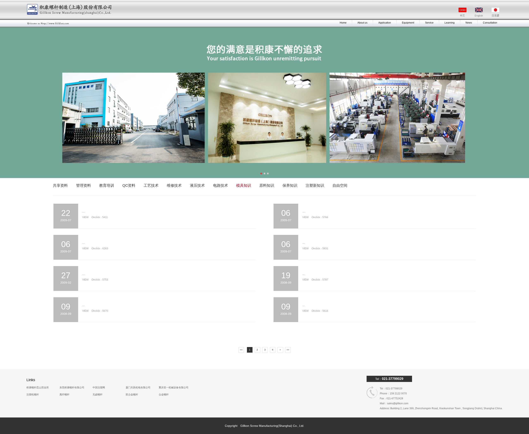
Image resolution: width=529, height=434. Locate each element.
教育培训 (106, 185)
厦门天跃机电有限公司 (138, 387)
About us (362, 22)
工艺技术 (151, 185)
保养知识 (289, 185)
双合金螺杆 (132, 394)
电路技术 (220, 185)
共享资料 (60, 185)
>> (288, 349)
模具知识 (243, 185)
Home (343, 22)
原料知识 (266, 185)
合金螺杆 (164, 394)
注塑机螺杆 (32, 394)
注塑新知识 (315, 185)
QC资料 (128, 185)
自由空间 (339, 185)
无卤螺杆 (97, 394)
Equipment (408, 22)
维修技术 (174, 185)
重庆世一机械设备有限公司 (173, 387)
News (469, 22)
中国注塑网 (99, 387)
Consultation (490, 22)
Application (384, 22)
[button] (261, 173)
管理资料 (83, 185)
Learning (449, 22)
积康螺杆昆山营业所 (37, 387)
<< (241, 349)
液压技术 (197, 185)
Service (429, 22)
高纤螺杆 (64, 394)
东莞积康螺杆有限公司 (72, 387)
